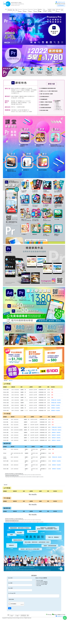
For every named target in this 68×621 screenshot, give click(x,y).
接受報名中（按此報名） (56, 405)
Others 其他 (38, 585)
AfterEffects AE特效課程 (45, 10)
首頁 (6, 9)
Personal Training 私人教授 (41, 584)
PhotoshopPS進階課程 (30, 10)
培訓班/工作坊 (53, 10)
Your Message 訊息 (11, 593)
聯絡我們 (62, 10)
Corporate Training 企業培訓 (41, 583)
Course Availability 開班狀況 (41, 581)
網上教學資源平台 (61, 5)
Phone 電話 (10, 588)
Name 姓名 (10, 577)
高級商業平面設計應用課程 (49, 10)
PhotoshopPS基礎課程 (25, 10)
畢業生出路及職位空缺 (58, 10)
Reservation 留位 (39, 580)
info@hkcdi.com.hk (60, 2)
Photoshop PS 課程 (17, 615)
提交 (10, 608)
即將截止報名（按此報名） (56, 400)
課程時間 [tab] (5, 380)
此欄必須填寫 (11, 599)
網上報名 (14, 10)
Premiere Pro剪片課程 (40, 10)
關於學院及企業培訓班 (10, 10)
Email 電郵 (10, 583)
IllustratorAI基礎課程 (20, 10)
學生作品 (16, 10)
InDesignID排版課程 (35, 10)
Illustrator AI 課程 (12, 615)
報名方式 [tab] (10, 380)
